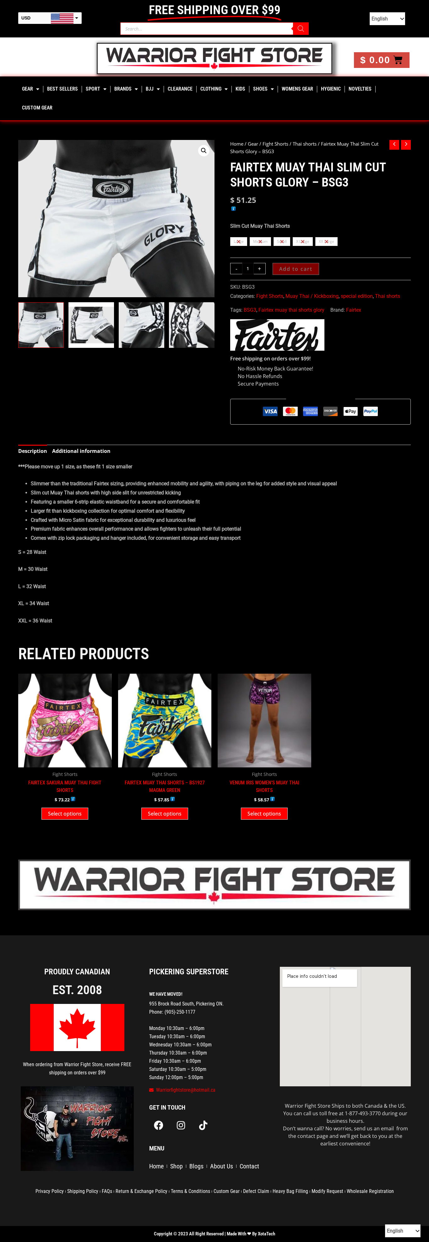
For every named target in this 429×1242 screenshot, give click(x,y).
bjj (150, 89)
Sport (93, 89)
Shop (176, 1166)
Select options (65, 813)
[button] (203, 150)
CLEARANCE (180, 89)
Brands (123, 89)
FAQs (107, 1191)
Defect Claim (256, 1191)
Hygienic (331, 89)
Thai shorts (305, 144)
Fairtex (353, 310)
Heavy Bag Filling (290, 1191)
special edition (357, 296)
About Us (221, 1166)
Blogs (196, 1166)
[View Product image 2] (91, 325)
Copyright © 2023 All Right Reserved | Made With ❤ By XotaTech (214, 1234)
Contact (249, 1166)
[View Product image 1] (41, 325)
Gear (27, 89)
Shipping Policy (82, 1191)
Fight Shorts (275, 144)
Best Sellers (62, 89)
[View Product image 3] (141, 325)
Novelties (360, 89)
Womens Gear (297, 89)
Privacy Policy (49, 1191)
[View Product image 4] (192, 325)
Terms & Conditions (190, 1191)
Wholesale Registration (370, 1191)
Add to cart (295, 268)
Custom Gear (37, 108)
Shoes (260, 89)
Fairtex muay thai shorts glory (291, 310)
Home (236, 144)
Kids (240, 89)
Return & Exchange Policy (141, 1191)
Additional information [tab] (81, 451)
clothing (210, 89)
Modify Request (327, 1191)
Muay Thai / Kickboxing (312, 296)
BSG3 (250, 310)
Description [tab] (32, 451)
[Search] (301, 28)
